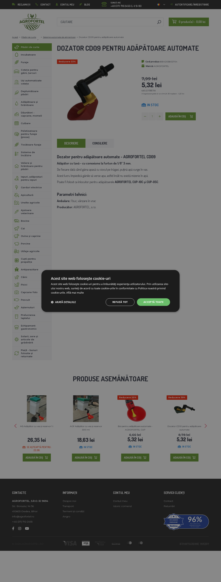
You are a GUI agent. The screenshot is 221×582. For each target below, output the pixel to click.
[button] (63, 302)
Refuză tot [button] (120, 302)
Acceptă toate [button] (153, 302)
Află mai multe (75, 292)
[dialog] (110, 291)
